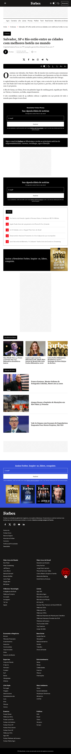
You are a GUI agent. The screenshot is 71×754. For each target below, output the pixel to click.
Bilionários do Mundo (43, 599)
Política (39, 711)
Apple (5, 605)
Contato (6, 541)
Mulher (36, 21)
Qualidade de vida (9, 696)
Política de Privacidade (36, 128)
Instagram (6, 599)
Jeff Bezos (6, 568)
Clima (38, 688)
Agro (8, 21)
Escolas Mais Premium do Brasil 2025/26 (49, 605)
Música (39, 673)
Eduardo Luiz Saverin (43, 563)
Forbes (20, 141)
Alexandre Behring (42, 576)
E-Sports (6, 665)
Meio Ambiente (42, 685)
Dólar (5, 652)
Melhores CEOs (41, 607)
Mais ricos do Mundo (10, 560)
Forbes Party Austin (9, 727)
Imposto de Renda (9, 655)
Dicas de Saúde (41, 649)
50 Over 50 (40, 602)
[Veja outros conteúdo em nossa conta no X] (10, 524)
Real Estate (49, 21)
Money (30, 21)
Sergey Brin (6, 581)
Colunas (13, 27)
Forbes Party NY (8, 725)
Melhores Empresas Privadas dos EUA (48, 618)
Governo (39, 722)
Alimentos (40, 696)
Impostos (6, 644)
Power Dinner (7, 714)
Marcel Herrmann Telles (44, 571)
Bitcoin (5, 636)
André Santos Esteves (43, 579)
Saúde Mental (41, 636)
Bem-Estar (40, 633)
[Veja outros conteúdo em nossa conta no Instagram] (14, 524)
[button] (53, 66)
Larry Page (6, 579)
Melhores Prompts (9, 594)
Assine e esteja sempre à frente (42, 520)
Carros (5, 707)
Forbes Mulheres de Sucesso (12, 738)
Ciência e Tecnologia (10, 589)
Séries (38, 662)
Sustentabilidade (42, 691)
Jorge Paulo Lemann (43, 568)
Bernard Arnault (8, 573)
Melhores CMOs (42, 613)
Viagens (5, 691)
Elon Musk (6, 563)
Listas (24, 21)
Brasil (38, 717)
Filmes (38, 665)
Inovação (6, 597)
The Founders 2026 (42, 623)
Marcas (5, 704)
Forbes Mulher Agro (9, 741)
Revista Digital (7, 535)
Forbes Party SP (8, 730)
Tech (42, 21)
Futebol (5, 670)
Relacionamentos (42, 641)
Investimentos (7, 641)
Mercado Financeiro (9, 639)
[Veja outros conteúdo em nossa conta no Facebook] (5, 524)
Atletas (5, 681)
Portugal (6, 688)
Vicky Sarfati (41, 565)
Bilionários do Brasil (61, 21)
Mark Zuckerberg (8, 565)
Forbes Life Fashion (9, 722)
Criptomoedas (7, 649)
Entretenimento (42, 659)
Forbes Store (7, 533)
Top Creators (41, 626)
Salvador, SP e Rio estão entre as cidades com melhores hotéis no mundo (44, 27)
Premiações (40, 675)
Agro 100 (39, 591)
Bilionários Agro (41, 594)
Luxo (4, 699)
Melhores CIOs (41, 610)
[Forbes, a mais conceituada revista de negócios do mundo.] (35, 513)
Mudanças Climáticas (43, 693)
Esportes (6, 659)
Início (5, 27)
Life (19, 21)
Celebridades (41, 667)
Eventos (39, 670)
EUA (38, 714)
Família (39, 644)
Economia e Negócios (11, 633)
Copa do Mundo (8, 662)
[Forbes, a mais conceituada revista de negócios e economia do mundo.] (35, 3)
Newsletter (6, 546)
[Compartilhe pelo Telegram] (42, 59)
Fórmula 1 (6, 667)
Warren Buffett (7, 576)
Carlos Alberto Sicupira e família (46, 573)
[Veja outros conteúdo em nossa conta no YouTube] (19, 524)
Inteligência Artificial (9, 591)
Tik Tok (5, 602)
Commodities (7, 647)
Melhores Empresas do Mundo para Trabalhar (51, 615)
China (38, 719)
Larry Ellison (7, 571)
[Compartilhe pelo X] (24, 59)
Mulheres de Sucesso (43, 621)
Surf (4, 673)
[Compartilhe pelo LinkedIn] (33, 59)
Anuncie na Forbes (9, 538)
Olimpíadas (6, 678)
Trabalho (39, 647)
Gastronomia (7, 693)
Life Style (6, 685)
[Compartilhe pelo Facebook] (28, 59)
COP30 (39, 699)
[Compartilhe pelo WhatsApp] (38, 59)
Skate (5, 675)
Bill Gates (6, 584)
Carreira (14, 21)
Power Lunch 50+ (8, 719)
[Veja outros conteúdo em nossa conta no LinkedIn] (24, 524)
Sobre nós (6, 530)
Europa (39, 725)
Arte (4, 701)
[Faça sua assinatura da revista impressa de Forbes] (13, 494)
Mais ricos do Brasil (44, 560)
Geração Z (40, 639)
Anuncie (65, 3)
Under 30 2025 (41, 629)
